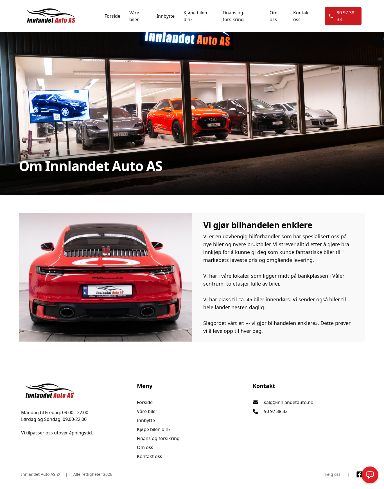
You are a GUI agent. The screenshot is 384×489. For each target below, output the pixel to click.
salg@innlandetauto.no (288, 402)
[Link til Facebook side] (359, 474)
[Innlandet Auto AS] (76, 391)
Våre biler (134, 16)
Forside (112, 16)
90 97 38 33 (345, 16)
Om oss (273, 16)
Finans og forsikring (233, 16)
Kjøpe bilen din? (195, 16)
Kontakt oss (301, 16)
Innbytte (166, 16)
